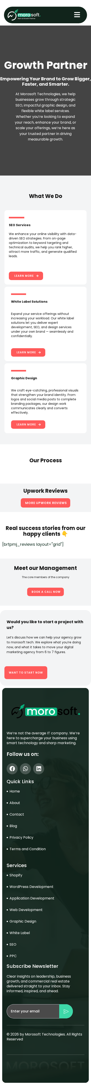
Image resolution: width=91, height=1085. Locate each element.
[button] (26, 276)
